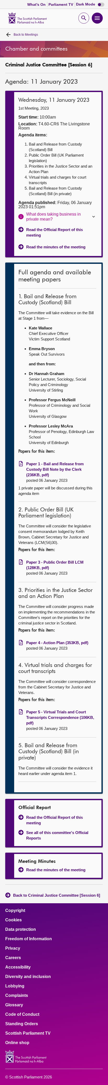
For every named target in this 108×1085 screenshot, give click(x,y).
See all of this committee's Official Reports (57, 835)
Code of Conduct (22, 1014)
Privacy (12, 948)
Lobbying (14, 986)
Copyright (15, 910)
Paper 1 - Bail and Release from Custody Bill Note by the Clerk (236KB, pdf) (55, 469)
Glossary (14, 1005)
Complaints (16, 995)
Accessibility (18, 967)
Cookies (13, 920)
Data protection (20, 929)
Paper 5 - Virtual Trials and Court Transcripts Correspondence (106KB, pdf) (60, 717)
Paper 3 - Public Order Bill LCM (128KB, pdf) (55, 565)
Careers (13, 958)
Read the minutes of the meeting (55, 247)
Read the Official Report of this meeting (54, 232)
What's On (37, 4)
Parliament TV (61, 4)
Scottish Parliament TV (28, 1033)
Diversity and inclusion (28, 977)
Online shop (17, 1043)
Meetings (26, 34)
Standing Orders (21, 1024)
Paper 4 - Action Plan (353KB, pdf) (57, 642)
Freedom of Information (28, 939)
